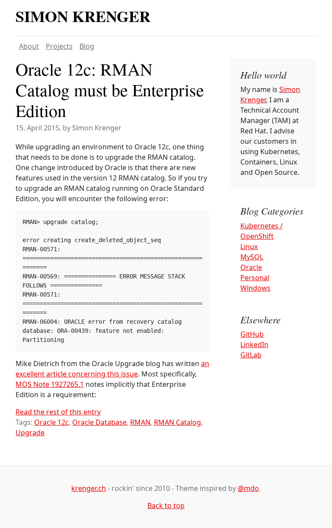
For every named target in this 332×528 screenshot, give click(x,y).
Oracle (251, 267)
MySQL (251, 257)
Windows (255, 288)
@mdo (248, 488)
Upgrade (30, 432)
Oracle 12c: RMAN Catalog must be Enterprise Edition (110, 89)
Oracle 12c (51, 422)
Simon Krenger (83, 16)
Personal (254, 277)
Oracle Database (99, 422)
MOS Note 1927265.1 (50, 384)
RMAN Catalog (177, 422)
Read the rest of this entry (58, 412)
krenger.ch (88, 488)
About (29, 46)
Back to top (166, 505)
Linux (249, 246)
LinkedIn (254, 344)
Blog (87, 46)
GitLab (251, 355)
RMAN (140, 422)
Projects (59, 46)
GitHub (252, 334)
